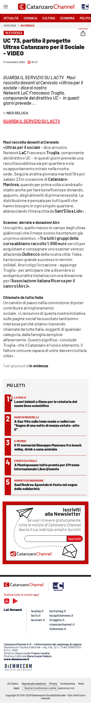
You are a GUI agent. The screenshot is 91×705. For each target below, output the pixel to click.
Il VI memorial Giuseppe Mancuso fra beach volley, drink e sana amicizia (47, 447)
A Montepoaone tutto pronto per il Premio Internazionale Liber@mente (46, 467)
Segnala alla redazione (34, 683)
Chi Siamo (12, 683)
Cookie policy (67, 683)
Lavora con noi (66, 688)
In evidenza (27, 25)
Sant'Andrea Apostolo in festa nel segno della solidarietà (45, 486)
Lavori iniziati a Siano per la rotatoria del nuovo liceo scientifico (45, 403)
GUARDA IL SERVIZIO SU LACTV (31, 121)
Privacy (53, 683)
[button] (83, 34)
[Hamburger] (5, 7)
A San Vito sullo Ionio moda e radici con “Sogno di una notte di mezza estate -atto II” (46, 425)
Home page (10, 25)
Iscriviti (74, 538)
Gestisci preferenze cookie (40, 688)
